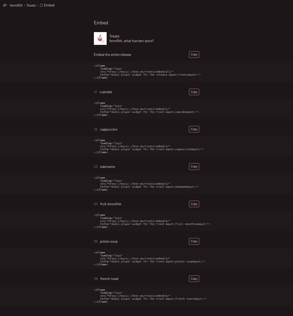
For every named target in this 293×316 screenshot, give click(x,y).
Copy (194, 54)
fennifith (16, 5)
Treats (31, 5)
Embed (48, 5)
